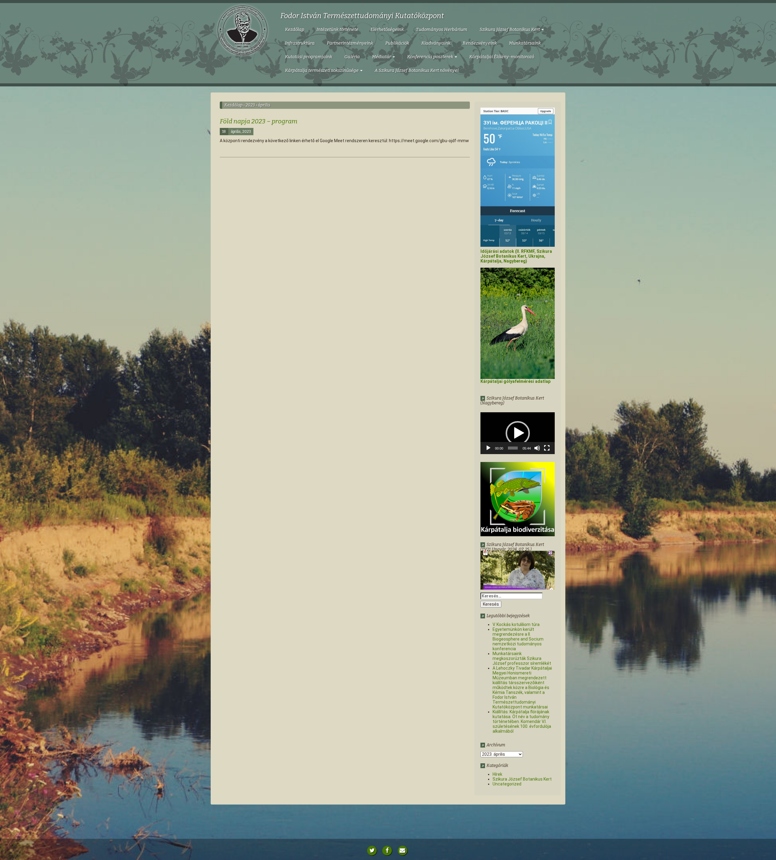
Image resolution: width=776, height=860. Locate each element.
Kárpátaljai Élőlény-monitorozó (501, 56)
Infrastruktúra (300, 43)
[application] (517, 433)
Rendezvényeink (480, 43)
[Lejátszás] (488, 448)
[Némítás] (537, 448)
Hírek (497, 774)
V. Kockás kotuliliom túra (516, 624)
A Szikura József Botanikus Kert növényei (417, 70)
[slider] (513, 448)
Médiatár (382, 56)
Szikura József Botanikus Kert (510, 29)
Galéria (352, 56)
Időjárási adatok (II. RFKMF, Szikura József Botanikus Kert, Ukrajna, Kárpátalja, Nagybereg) (516, 256)
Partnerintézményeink (350, 43)
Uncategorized (507, 783)
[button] (518, 433)
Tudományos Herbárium (441, 29)
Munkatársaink (525, 43)
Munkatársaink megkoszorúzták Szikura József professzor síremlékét (522, 658)
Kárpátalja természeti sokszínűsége (322, 70)
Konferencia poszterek (430, 56)
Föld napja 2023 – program (258, 121)
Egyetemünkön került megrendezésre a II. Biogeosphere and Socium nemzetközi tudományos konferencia (518, 639)
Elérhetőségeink (387, 29)
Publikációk (397, 43)
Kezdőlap (294, 29)
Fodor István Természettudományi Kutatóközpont (362, 16)
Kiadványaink (435, 43)
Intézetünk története (337, 29)
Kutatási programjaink (308, 56)
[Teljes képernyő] (547, 448)
